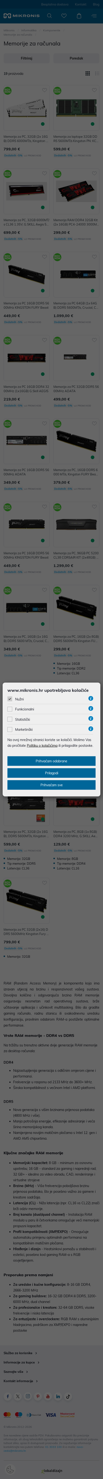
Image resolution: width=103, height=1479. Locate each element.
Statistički (22, 719)
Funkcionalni (24, 709)
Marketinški (24, 729)
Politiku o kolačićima (42, 745)
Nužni (19, 699)
